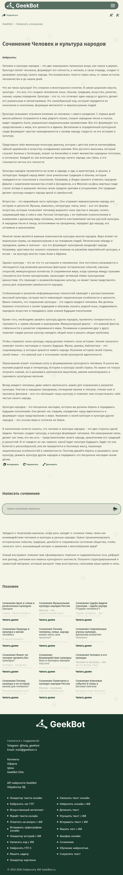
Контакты (13, 759)
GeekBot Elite (15, 772)
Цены (10, 768)
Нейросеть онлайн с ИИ (75, 804)
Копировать (13, 464)
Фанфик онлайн (70, 836)
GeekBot (7, 24)
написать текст (11, 546)
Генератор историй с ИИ (25, 836)
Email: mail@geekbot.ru (22, 749)
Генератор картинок (23, 860)
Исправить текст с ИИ (74, 822)
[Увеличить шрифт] (111, 15)
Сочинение (67, 842)
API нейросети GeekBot (22, 783)
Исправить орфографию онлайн (26, 829)
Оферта (12, 763)
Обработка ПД (16, 787)
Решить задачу (19, 854)
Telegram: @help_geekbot (23, 745)
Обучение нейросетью (74, 848)
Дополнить (51, 464)
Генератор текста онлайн (26, 798)
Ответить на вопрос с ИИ (26, 822)
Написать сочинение (29, 24)
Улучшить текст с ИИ (73, 816)
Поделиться (12, 15)
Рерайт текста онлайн (24, 816)
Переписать (32, 464)
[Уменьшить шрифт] (117, 15)
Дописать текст (69, 810)
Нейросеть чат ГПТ (22, 804)
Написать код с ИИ (22, 842)
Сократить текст (70, 854)
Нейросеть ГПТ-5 (20, 848)
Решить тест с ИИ (71, 829)
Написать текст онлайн (75, 798)
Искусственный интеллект (27, 810)
